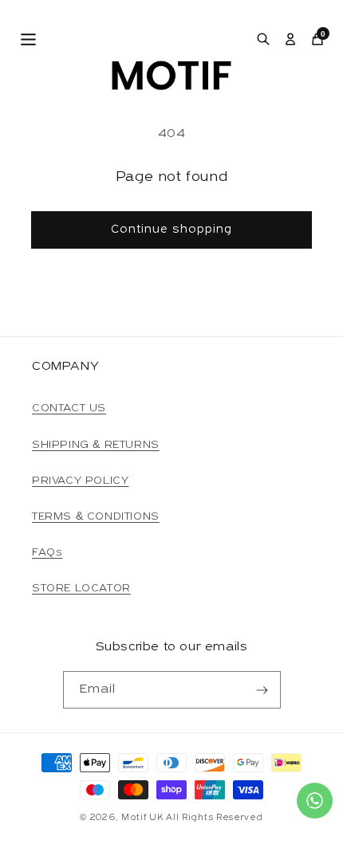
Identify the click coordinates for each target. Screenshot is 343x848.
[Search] (263, 39)
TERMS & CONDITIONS (96, 517)
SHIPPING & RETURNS (96, 445)
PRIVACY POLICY (80, 481)
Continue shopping (171, 230)
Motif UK (142, 818)
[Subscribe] (262, 690)
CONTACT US (69, 408)
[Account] (290, 39)
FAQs (47, 553)
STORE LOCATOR (81, 589)
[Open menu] (28, 39)
